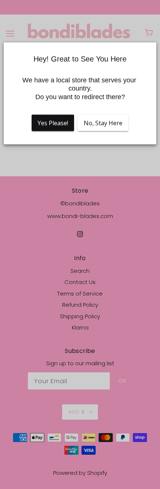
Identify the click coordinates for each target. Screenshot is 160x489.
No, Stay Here (103, 123)
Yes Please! (53, 123)
